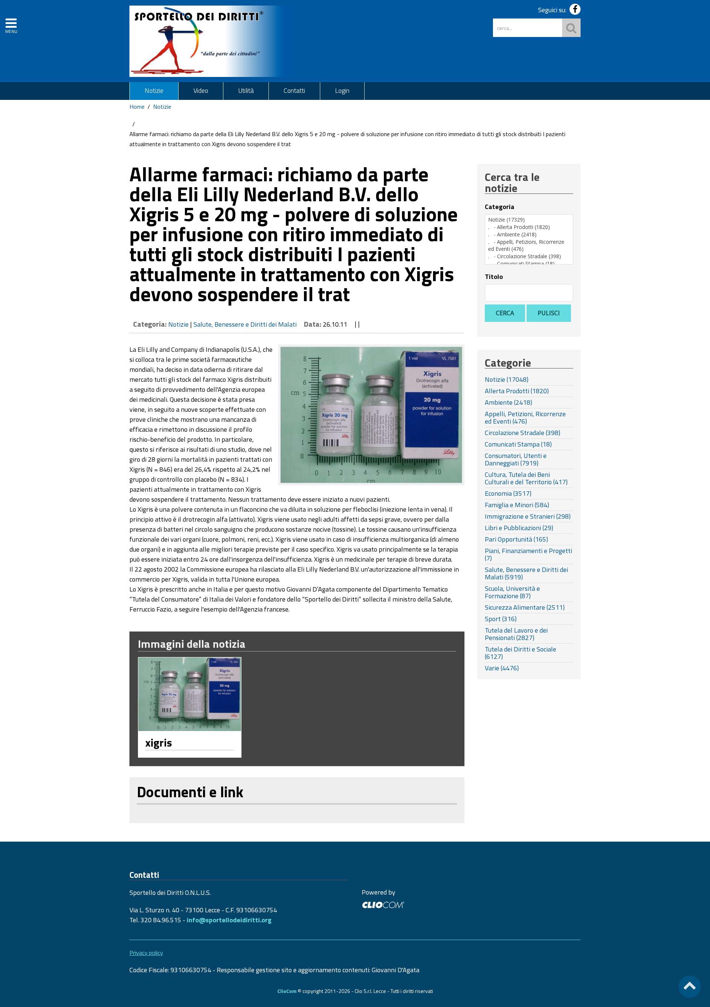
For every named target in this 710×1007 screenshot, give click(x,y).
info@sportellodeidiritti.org (229, 920)
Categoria (499, 207)
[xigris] (189, 694)
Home (137, 106)
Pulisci (549, 313)
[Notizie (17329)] (529, 219)
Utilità (246, 90)
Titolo (494, 276)
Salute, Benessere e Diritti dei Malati (245, 324)
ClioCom (287, 991)
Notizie (154, 90)
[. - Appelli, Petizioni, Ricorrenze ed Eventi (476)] (529, 245)
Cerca (505, 313)
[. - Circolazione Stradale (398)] (529, 256)
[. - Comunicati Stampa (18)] (529, 263)
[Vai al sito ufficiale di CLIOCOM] (383, 904)
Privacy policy (146, 952)
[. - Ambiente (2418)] (529, 234)
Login (342, 90)
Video (200, 90)
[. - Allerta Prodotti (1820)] (529, 227)
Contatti (294, 90)
